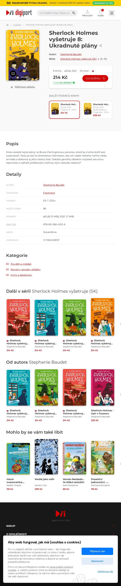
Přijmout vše (97, 551)
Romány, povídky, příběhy (25, 269)
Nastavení (97, 561)
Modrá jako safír (44, 479)
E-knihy (17, 24)
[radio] (64, 110)
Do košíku (93, 78)
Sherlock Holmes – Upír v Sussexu (102, 412)
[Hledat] (75, 13)
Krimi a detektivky (21, 275)
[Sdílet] (100, 45)
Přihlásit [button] (87, 15)
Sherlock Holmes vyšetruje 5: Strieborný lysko (74, 343)
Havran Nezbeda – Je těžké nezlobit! (73, 481)
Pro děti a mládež (21, 263)
